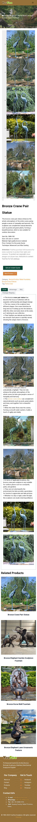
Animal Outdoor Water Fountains (19, 279)
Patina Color (9, 284)
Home (6, 15)
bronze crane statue (14, 399)
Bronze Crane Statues (9, 281)
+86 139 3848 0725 (22, 800)
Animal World (22, 15)
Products (13, 15)
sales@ (20, 797)
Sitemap (18, 817)
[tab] (4, 289)
